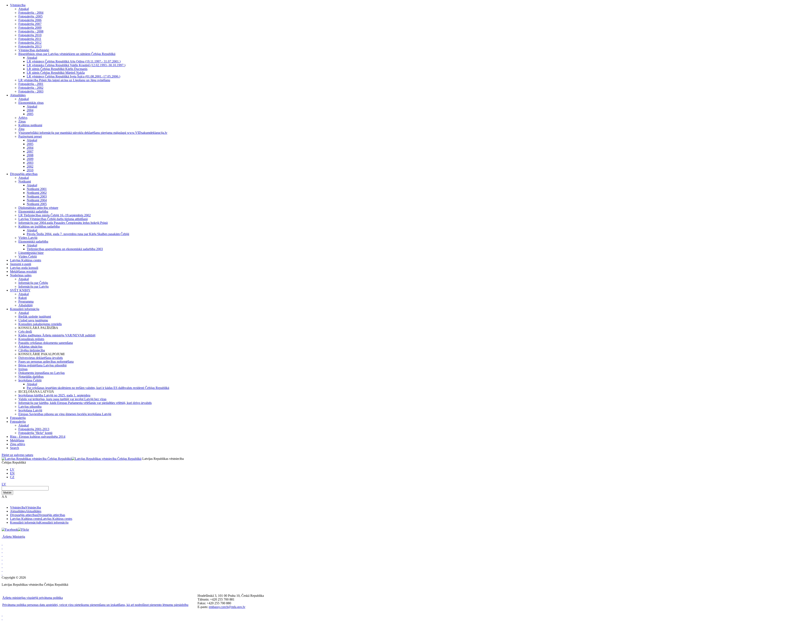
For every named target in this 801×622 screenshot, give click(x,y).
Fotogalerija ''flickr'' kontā (35, 433)
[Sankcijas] (2, 559)
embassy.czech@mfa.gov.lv (227, 607)
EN (12, 473)
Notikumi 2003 (37, 196)
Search (14, 448)
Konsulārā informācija (24, 309)
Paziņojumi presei (30, 136)
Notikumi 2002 (37, 192)
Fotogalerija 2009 (30, 27)
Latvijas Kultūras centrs (25, 260)
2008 (30, 155)
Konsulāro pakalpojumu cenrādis (40, 324)
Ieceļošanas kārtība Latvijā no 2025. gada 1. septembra (54, 395)
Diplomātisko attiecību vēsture (38, 207)
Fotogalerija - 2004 (30, 12)
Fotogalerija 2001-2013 (33, 429)
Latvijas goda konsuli (24, 268)
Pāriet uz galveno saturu (17, 455)
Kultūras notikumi (30, 125)
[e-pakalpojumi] (2, 555)
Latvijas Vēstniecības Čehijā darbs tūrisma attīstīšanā (53, 219)
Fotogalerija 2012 (30, 42)
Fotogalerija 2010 (30, 35)
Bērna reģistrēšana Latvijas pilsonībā (42, 365)
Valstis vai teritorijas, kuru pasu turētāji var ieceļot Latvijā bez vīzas (62, 399)
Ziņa (21, 129)
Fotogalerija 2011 (29, 39)
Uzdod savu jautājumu (33, 320)
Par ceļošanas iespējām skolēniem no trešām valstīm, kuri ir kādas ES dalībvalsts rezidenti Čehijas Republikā (98, 388)
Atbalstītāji (25, 305)
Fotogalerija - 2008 (30, 31)
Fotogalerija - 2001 (30, 84)
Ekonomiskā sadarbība (33, 211)
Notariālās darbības (31, 376)
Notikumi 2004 (37, 200)
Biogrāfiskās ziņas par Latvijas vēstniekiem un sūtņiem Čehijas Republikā (66, 54)
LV (12, 469)
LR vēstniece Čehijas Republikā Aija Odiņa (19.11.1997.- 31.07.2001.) (74, 61)
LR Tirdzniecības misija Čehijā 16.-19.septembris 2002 (54, 215)
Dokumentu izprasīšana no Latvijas (41, 373)
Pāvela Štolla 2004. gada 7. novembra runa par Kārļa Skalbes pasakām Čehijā (78, 234)
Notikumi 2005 (37, 204)
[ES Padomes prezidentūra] (2, 551)
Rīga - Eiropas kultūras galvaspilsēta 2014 (37, 436)
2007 (30, 151)
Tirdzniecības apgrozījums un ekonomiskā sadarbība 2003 (65, 249)
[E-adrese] (2, 562)
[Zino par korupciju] (2, 547)
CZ (12, 477)
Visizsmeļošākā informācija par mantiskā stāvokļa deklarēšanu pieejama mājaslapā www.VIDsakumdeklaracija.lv (92, 132)
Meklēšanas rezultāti (23, 271)
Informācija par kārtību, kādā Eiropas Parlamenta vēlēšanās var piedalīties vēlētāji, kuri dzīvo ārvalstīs (85, 403)
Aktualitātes (18, 95)
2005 (30, 114)
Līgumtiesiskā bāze (31, 253)
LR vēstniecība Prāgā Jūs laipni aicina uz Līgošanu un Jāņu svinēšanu (64, 80)
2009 (30, 159)
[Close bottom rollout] (2, 614)
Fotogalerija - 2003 (30, 91)
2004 (30, 110)
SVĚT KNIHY (20, 290)
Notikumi (24, 181)
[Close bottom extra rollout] (2, 618)
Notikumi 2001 (37, 189)
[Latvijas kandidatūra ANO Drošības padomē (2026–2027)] (2, 566)
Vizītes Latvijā (27, 238)
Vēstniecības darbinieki (33, 50)
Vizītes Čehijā (27, 256)
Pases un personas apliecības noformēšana (46, 361)
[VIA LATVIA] (2, 570)
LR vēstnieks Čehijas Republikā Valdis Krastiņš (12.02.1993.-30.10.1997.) (76, 65)
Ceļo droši (25, 331)
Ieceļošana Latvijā (30, 410)
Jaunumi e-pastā (20, 264)
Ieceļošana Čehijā (30, 380)
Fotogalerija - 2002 (30, 87)
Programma (26, 301)
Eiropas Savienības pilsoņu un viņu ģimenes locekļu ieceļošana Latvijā (64, 414)
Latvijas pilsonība (30, 406)
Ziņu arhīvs (17, 444)
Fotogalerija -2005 (30, 16)
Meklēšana (17, 440)
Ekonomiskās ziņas (31, 102)
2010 (30, 170)
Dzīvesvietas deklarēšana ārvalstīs (40, 358)
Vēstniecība (17, 5)
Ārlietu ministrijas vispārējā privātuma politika (32, 597)
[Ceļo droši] (2, 544)
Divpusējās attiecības (24, 174)
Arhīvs (22, 117)
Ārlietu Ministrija (14, 536)
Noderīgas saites (20, 275)
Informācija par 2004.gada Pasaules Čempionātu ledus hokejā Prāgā (63, 222)
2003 (30, 162)
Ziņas (22, 121)
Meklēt (7, 492)
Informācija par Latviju (33, 286)
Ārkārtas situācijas (30, 346)
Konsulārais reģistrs (31, 339)
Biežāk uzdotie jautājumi (34, 316)
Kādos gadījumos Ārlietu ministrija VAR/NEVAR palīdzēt (56, 335)
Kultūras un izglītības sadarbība (39, 226)
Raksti (22, 298)
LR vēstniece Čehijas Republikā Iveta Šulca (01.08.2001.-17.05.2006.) (73, 76)
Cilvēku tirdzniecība (31, 350)
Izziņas (23, 369)
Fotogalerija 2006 (30, 20)
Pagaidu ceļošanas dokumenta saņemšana (45, 343)
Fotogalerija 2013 (30, 46)
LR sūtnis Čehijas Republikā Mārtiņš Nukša (56, 72)
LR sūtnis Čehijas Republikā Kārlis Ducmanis (57, 69)
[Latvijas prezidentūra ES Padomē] (2, 574)
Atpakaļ (23, 9)
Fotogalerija (18, 418)
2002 (30, 166)
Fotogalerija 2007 (30, 24)
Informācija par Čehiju (33, 283)
